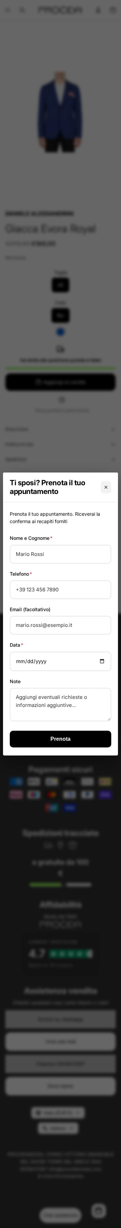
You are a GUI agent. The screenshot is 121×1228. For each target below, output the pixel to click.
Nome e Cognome (31, 538)
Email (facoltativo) (30, 609)
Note (15, 681)
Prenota (60, 739)
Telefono (21, 574)
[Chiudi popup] (106, 487)
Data (16, 645)
